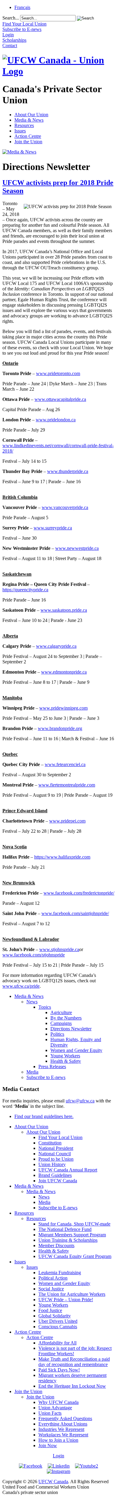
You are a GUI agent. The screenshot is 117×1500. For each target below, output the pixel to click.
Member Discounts (56, 1245)
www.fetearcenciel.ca (65, 764)
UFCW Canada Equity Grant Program (74, 1256)
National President (55, 1148)
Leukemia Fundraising (59, 1272)
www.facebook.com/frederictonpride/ (79, 892)
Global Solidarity (54, 1315)
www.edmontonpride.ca (64, 671)
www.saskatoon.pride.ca (63, 610)
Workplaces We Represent (63, 1434)
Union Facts (50, 1413)
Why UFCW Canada (58, 1402)
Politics (57, 1034)
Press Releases (52, 1066)
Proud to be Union (56, 1159)
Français (22, 7)
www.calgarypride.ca (56, 646)
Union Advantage (55, 1407)
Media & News (29, 120)
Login (58, 1455)
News (32, 1001)
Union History (52, 1164)
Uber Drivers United (57, 1321)
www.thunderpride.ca (67, 471)
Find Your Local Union (60, 1137)
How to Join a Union (58, 1440)
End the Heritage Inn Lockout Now (72, 1386)
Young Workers (65, 1055)
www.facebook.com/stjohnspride (33, 954)
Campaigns (61, 1023)
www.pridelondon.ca (56, 419)
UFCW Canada (53, 1481)
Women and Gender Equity (76, 1050)
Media (32, 1071)
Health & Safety (65, 1061)
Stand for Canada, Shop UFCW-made (74, 1223)
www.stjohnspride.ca (59, 949)
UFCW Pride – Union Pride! (65, 1299)
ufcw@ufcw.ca (80, 1100)
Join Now (47, 1445)
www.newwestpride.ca (77, 548)
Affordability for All (57, 1342)
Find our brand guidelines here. (44, 1116)
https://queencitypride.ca (25, 589)
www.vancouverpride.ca (65, 507)
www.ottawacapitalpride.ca (60, 399)
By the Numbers (66, 1017)
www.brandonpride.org (60, 728)
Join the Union (28, 141)
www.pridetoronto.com (58, 373)
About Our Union (31, 114)
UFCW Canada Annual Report (67, 1169)
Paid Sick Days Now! (59, 1369)
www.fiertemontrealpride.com (66, 784)
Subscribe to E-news (45, 1077)
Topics (44, 1007)
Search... (10, 17)
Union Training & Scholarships (68, 1240)
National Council (54, 1153)
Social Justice (51, 1288)
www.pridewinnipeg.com (63, 708)
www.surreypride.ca (53, 527)
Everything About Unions (62, 1423)
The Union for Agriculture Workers (71, 1294)
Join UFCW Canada (57, 1180)
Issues (20, 130)
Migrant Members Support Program (72, 1234)
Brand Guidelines (55, 1175)
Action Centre (27, 136)
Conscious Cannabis (57, 1326)
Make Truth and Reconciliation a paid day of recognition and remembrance (74, 1361)
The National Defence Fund (65, 1229)
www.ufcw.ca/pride (21, 986)
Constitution (50, 1142)
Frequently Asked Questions (65, 1418)
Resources (24, 125)
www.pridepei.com (67, 820)
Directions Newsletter (71, 1028)
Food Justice (50, 1310)
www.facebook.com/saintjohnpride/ (75, 913)
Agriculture (61, 1012)
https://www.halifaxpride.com (62, 856)
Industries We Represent (61, 1429)
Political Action (53, 1277)
